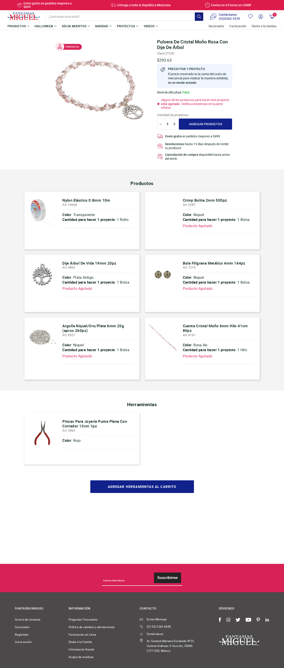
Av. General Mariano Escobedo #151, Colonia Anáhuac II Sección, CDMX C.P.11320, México (171, 645)
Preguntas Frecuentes (83, 619)
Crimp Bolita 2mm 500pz (205, 200)
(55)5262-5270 (229, 18)
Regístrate (21, 635)
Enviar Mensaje (157, 619)
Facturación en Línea (82, 635)
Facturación (237, 26)
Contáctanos (155, 634)
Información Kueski (82, 649)
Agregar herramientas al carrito (142, 487)
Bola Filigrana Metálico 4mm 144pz (214, 263)
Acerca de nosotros (28, 619)
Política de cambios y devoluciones (92, 627)
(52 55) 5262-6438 (159, 627)
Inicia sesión (23, 642)
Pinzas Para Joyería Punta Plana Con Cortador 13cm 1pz (94, 424)
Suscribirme (167, 578)
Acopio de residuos (81, 657)
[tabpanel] (100, 86)
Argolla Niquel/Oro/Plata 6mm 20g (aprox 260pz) (93, 328)
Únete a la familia (264, 26)
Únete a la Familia (80, 642)
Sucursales (216, 26)
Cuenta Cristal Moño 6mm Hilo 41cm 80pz (215, 328)
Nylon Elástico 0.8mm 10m (86, 200)
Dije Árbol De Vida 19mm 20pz (89, 263)
